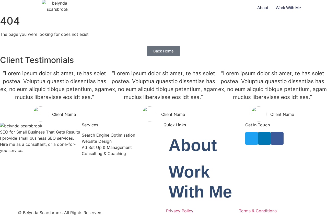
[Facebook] (277, 138)
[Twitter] (251, 138)
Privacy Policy (179, 210)
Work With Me (288, 8)
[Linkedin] (264, 138)
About (262, 8)
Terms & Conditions (258, 210)
